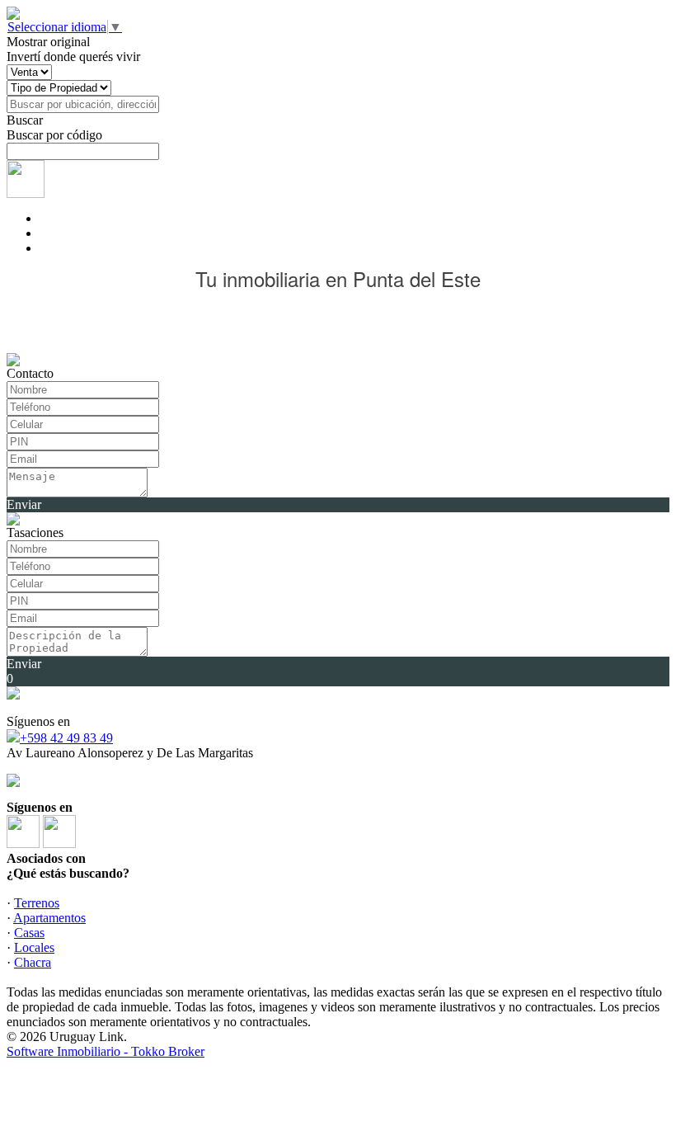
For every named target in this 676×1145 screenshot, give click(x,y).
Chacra (32, 962)
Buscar (25, 120)
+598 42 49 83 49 (66, 738)
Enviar (24, 504)
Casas (29, 933)
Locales (34, 947)
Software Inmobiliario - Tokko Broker (105, 1051)
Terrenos (36, 903)
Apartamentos (49, 918)
